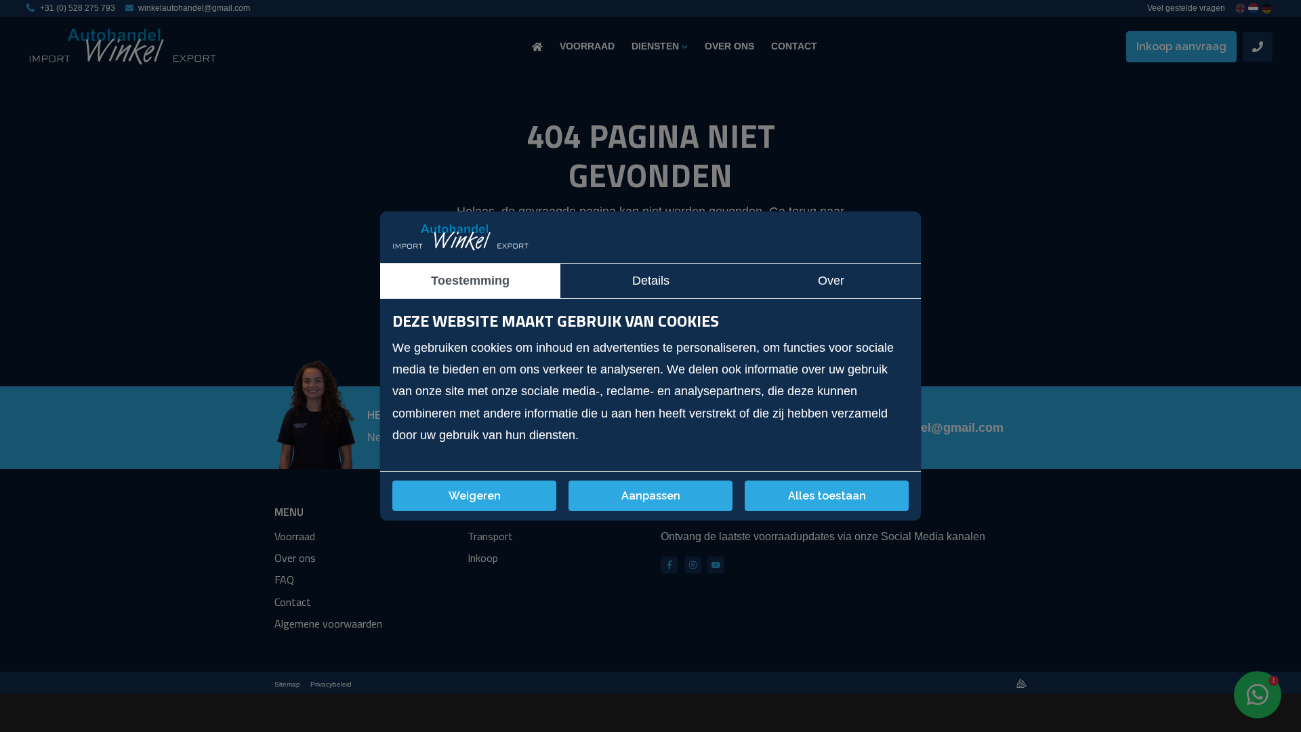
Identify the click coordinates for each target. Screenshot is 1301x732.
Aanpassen (650, 495)
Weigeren (475, 495)
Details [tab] (650, 280)
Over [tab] (831, 280)
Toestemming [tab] (470, 280)
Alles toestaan (827, 495)
